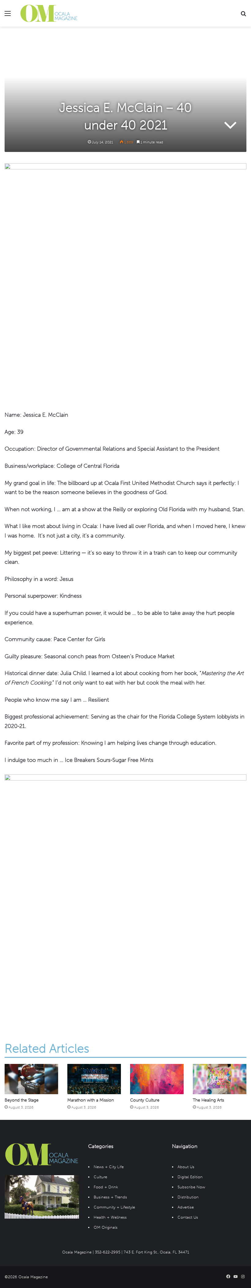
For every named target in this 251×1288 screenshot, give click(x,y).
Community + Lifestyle (114, 1207)
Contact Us (188, 1217)
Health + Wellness (110, 1217)
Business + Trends (110, 1197)
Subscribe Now (191, 1187)
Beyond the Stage (22, 1100)
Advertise (186, 1207)
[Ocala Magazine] (49, 13)
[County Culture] (157, 1079)
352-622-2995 (107, 1252)
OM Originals (106, 1227)
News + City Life (109, 1166)
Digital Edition (190, 1177)
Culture (100, 1177)
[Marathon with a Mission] (94, 1079)
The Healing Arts (208, 1100)
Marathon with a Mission (90, 1100)
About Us (186, 1166)
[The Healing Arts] (219, 1079)
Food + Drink (106, 1187)
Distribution (188, 1197)
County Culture (144, 1100)
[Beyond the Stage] (31, 1079)
